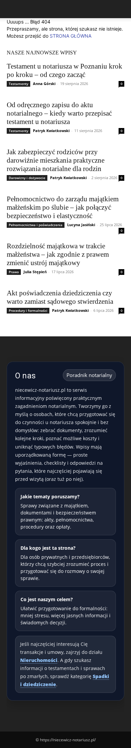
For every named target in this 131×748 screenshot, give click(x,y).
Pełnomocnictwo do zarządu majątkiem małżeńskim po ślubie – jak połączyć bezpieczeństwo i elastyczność (63, 207)
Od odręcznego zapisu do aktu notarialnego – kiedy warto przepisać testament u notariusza (59, 113)
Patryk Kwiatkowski (51, 130)
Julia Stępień (35, 271)
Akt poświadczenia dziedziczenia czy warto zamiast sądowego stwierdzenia (60, 297)
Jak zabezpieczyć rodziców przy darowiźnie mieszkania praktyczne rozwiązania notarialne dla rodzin (55, 160)
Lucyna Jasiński (81, 224)
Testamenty (18, 83)
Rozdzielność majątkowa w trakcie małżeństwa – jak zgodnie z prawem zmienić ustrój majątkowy (58, 254)
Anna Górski (44, 83)
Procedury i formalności (28, 310)
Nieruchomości (38, 660)
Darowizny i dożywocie (27, 177)
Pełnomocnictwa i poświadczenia (35, 224)
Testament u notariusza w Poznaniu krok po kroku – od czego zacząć (64, 70)
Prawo (14, 271)
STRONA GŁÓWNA (70, 36)
